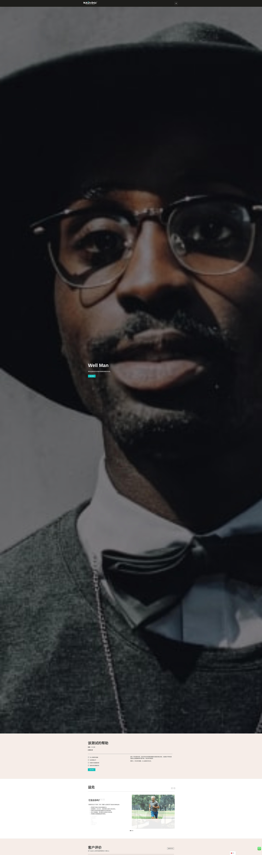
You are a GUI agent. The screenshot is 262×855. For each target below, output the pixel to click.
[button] (174, 788)
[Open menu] (176, 3)
